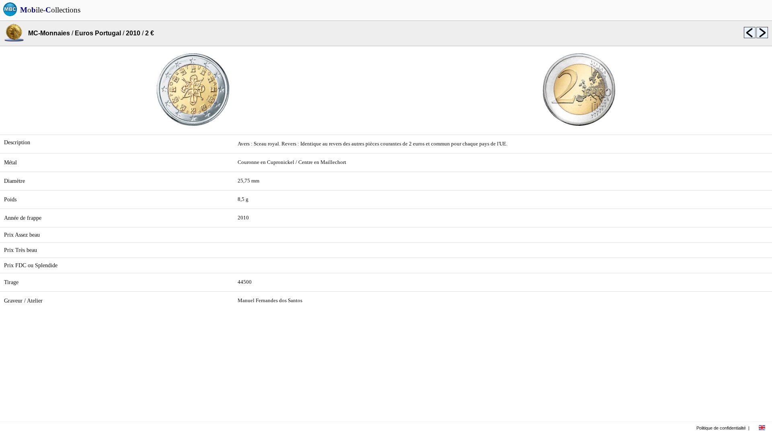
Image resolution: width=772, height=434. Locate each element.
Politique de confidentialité (721, 428)
